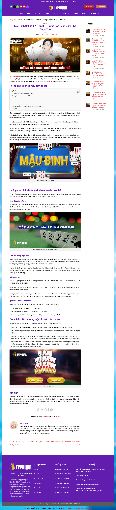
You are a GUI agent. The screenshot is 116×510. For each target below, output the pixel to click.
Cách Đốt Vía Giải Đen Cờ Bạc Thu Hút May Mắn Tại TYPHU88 (99, 105)
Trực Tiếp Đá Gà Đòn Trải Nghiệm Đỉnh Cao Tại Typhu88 (98, 31)
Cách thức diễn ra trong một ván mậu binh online (26, 106)
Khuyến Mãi (94, 13)
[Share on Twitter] (42, 409)
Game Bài (66, 13)
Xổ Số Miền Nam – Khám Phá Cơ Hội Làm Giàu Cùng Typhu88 (99, 74)
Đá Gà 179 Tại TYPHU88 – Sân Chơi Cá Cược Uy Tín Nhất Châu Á (98, 52)
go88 (20, 496)
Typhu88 (20, 13)
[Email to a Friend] (45, 409)
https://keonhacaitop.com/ (79, 508)
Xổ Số (76, 13)
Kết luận (14, 108)
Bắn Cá (37, 13)
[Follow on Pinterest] (20, 6)
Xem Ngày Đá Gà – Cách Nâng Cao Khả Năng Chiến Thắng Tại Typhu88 (99, 41)
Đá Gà (84, 13)
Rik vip (90, 508)
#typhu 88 (91, 488)
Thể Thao (56, 13)
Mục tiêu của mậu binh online (22, 98)
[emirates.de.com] (58, 7)
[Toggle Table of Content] (77, 91)
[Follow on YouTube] (24, 6)
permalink (58, 416)
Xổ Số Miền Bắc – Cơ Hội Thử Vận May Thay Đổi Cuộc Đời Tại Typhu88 (99, 95)
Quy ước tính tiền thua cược (22, 104)
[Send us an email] (14, 6)
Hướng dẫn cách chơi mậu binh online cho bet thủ (26, 96)
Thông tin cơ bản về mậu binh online (22, 94)
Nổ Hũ (29, 13)
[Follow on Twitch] (27, 6)
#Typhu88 (84, 488)
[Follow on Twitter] (11, 6)
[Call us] (17, 6)
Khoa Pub (54, 34)
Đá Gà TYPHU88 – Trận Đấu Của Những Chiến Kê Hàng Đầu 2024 (98, 63)
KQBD (68, 508)
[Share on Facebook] (38, 409)
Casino (46, 13)
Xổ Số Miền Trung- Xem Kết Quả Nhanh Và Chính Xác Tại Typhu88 (98, 84)
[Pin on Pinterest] (48, 409)
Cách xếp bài (18, 102)
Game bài (20, 20)
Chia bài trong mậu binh (21, 100)
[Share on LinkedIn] (51, 409)
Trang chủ (13, 20)
